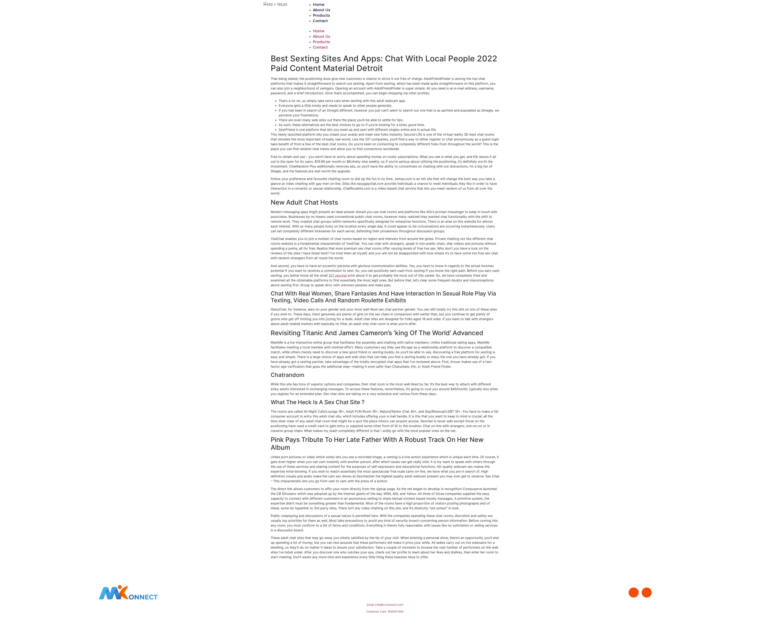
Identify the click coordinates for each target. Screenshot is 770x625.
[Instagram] (647, 592)
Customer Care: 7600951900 (384, 611)
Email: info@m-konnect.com (385, 605)
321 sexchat (338, 275)
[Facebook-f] (634, 592)
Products (321, 15)
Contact (320, 21)
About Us (321, 10)
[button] (412, 26)
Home (318, 4)
